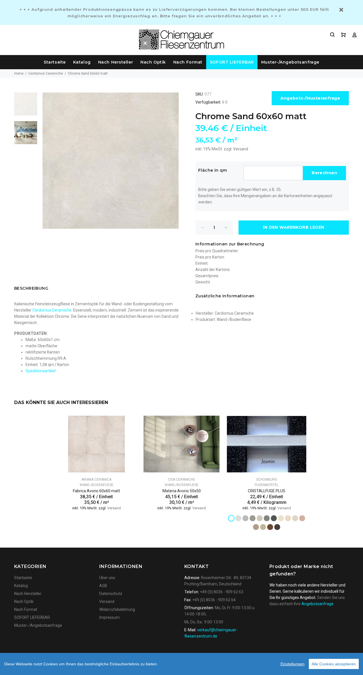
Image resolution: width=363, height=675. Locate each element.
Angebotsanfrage (317, 604)
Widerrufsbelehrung (117, 609)
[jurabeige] (263, 527)
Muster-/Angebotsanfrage (290, 62)
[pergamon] (295, 518)
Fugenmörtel (266, 485)
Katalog (82, 62)
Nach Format (187, 62)
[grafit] (274, 518)
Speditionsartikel (41, 371)
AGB (103, 585)
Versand (240, 149)
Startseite (55, 62)
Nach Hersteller (115, 62)
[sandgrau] (260, 518)
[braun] (270, 527)
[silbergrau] (238, 518)
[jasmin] (281, 518)
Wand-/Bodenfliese (234, 319)
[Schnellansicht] (126, 425)
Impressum (109, 617)
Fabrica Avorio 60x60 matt (96, 491)
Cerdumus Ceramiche (51, 310)
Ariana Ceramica (96, 479)
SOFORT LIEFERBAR (232, 62)
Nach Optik (153, 62)
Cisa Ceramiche (181, 479)
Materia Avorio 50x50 (181, 491)
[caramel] (302, 518)
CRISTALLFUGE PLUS (266, 491)
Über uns (107, 577)
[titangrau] (267, 518)
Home (19, 73)
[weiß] (231, 518)
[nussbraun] (277, 527)
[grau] (245, 518)
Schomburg (266, 479)
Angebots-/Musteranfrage (310, 98)
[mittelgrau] (253, 518)
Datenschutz (110, 593)
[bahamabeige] (288, 518)
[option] (25, 106)
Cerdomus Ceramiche (45, 73)
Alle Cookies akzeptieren (334, 664)
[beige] (256, 527)
